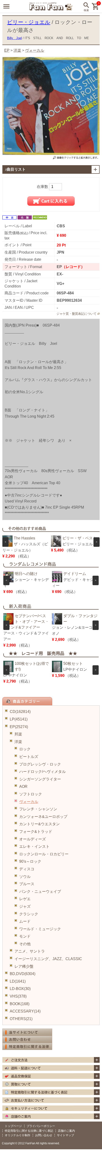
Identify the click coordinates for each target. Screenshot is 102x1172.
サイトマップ (65, 1135)
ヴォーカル (28, 802)
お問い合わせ (43, 1135)
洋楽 (18, 742)
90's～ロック (30, 861)
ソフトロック (30, 794)
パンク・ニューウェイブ (40, 891)
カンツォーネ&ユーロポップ (43, 817)
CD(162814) (20, 712)
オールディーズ (32, 839)
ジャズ (25, 906)
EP (6, 50)
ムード (25, 921)
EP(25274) (19, 727)
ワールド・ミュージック (40, 929)
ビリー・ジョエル (28, 22)
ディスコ (26, 869)
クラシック (28, 914)
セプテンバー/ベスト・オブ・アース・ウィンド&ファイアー (26, 621)
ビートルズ (28, 757)
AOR (23, 786)
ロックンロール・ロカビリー (44, 854)
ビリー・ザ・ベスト (79, 538)
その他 (25, 944)
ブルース (26, 884)
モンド (25, 936)
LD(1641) (18, 981)
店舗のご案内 (66, 1130)
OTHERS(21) (21, 1019)
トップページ (13, 1126)
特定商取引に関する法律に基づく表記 (29, 1130)
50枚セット (73, 663)
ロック (25, 749)
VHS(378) (18, 996)
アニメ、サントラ (29, 951)
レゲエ (25, 899)
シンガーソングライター (40, 779)
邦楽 (18, 734)
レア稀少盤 (23, 966)
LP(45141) (19, 719)
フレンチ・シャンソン (38, 809)
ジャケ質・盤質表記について (76, 313)
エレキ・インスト (34, 846)
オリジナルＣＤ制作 (17, 1135)
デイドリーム (74, 574)
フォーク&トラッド (35, 832)
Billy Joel (14, 38)
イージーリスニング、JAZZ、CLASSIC (48, 959)
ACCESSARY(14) (25, 1011)
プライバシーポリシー (41, 1126)
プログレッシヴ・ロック (40, 764)
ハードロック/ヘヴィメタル (42, 772)
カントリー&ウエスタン (39, 824)
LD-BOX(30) (20, 989)
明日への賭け (26, 574)
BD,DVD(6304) (22, 974)
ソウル (25, 877)
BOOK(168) (19, 1004)
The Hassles (24, 538)
